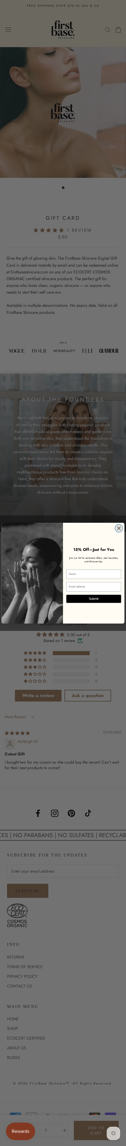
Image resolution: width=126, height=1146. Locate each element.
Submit (93, 598)
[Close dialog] (119, 528)
